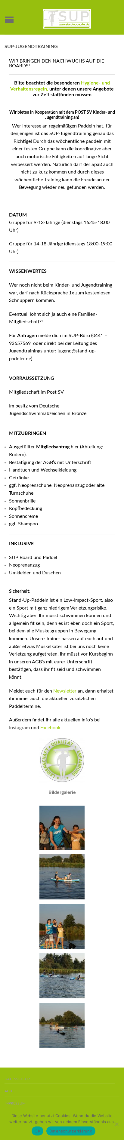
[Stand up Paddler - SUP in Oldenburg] (66, 17)
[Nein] (116, 1124)
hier (75, 446)
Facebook (50, 727)
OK (37, 1131)
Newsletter (64, 691)
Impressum (15, 1103)
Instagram (19, 727)
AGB (8, 1091)
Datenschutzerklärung (70, 1131)
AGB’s (49, 462)
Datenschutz (17, 1079)
